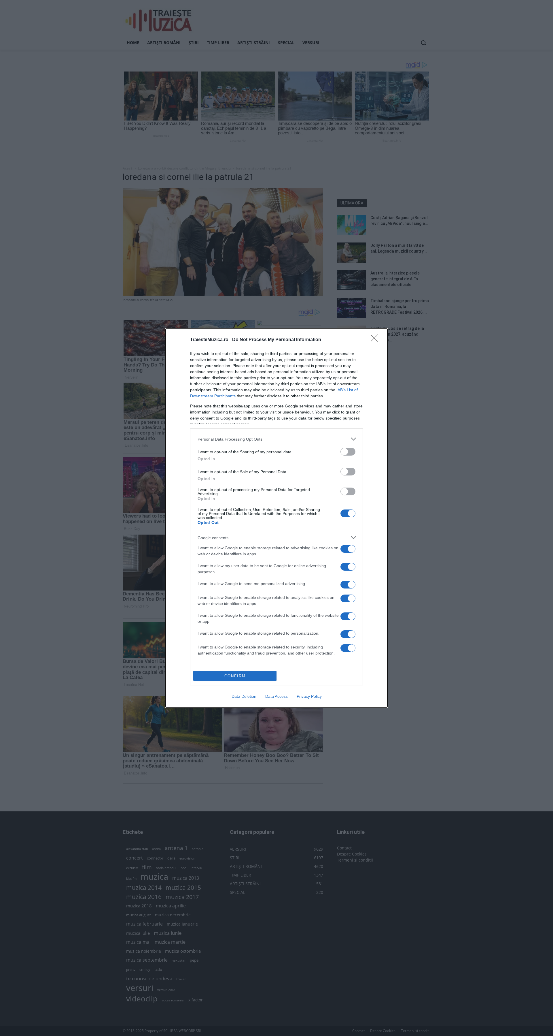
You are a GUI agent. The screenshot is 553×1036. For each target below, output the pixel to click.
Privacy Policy (309, 696)
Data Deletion (244, 696)
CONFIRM (235, 676)
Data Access (276, 696)
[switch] (347, 452)
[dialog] (276, 518)
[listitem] (276, 439)
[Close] (376, 339)
